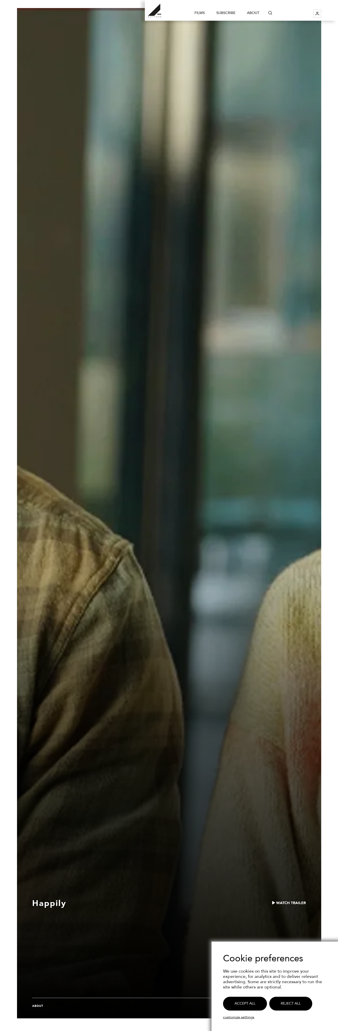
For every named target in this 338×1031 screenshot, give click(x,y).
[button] (270, 13)
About (253, 12)
